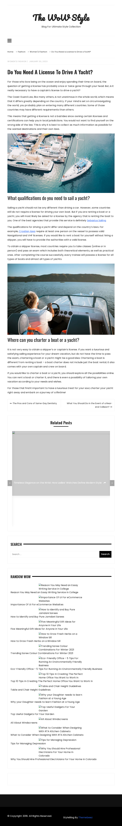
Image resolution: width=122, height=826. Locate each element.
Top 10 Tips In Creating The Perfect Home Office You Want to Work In (52, 681)
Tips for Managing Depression (28, 743)
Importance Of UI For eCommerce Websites (37, 604)
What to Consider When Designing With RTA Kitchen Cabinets (47, 735)
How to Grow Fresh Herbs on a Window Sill (35, 641)
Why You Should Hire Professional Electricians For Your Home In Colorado (54, 759)
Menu (61, 40)
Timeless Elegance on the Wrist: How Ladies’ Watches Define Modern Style (58, 482)
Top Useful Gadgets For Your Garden (32, 714)
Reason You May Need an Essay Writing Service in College (44, 592)
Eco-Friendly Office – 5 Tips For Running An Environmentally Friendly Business (56, 669)
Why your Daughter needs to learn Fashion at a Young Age (45, 702)
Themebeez (85, 817)
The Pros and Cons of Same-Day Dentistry (35, 403)
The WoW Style (61, 17)
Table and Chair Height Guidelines (31, 689)
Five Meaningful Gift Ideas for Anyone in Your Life (39, 629)
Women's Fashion (16, 61)
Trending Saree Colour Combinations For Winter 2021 (42, 653)
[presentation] (10, 483)
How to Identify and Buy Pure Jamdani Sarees (37, 616)
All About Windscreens (24, 722)
